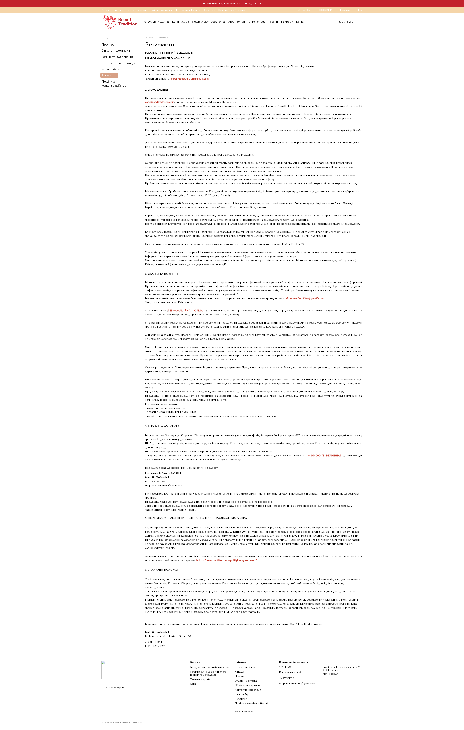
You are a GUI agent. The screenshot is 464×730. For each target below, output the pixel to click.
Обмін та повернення (161, 10)
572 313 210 (345, 21)
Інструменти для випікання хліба (165, 21)
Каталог (106, 10)
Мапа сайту (110, 69)
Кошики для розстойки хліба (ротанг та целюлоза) (229, 21)
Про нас (118, 10)
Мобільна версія (114, 687)
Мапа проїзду (330, 674)
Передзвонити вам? (290, 672)
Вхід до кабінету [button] (245, 667)
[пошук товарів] (315, 22)
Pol (298, 10)
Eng (309, 10)
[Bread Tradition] (120, 669)
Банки (300, 21)
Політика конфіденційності (233, 10)
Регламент (209, 10)
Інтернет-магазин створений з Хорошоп (122, 722)
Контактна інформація (188, 10)
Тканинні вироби (281, 21)
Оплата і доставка (136, 10)
